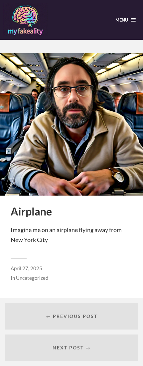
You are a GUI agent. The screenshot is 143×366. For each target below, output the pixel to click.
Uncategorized (32, 278)
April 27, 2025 (26, 268)
